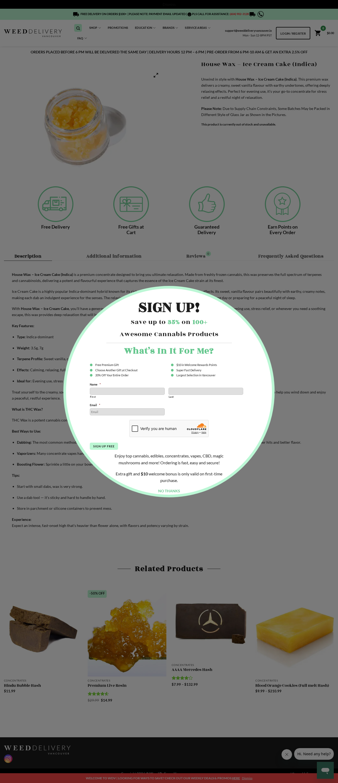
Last (171, 396)
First (93, 396)
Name (95, 384)
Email (95, 405)
